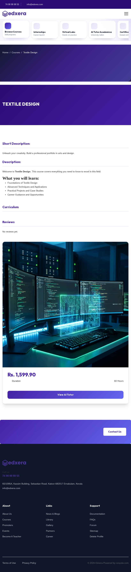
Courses (16, 52)
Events (5, 531)
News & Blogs (53, 514)
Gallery (49, 525)
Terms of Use (9, 563)
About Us (7, 514)
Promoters (7, 525)
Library (49, 519)
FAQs (92, 519)
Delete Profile (96, 536)
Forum (93, 525)
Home (5, 52)
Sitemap (94, 531)
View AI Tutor (66, 394)
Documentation (97, 514)
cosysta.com (122, 563)
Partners (50, 531)
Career (49, 536)
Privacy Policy (29, 563)
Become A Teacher (11, 536)
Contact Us (114, 431)
